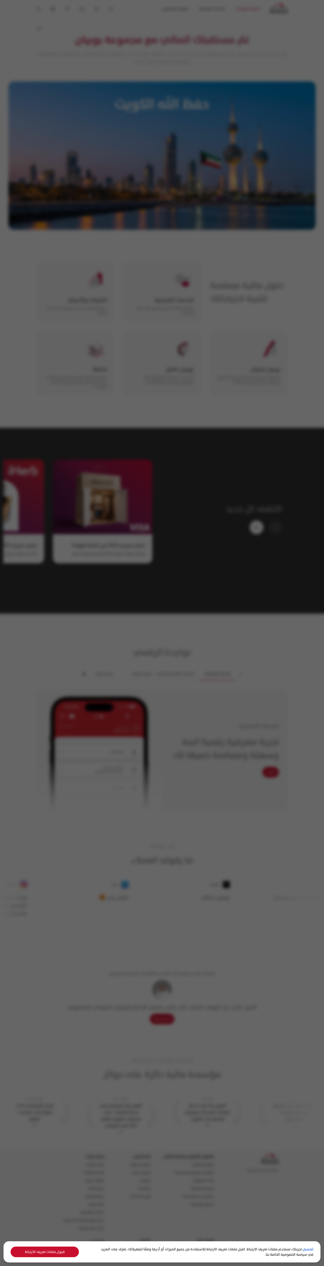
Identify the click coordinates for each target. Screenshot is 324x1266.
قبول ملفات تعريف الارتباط (45, 1251)
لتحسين (307, 1249)
